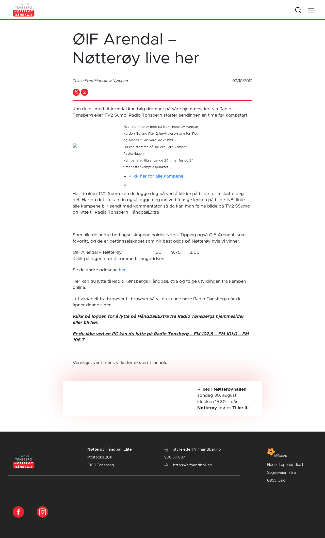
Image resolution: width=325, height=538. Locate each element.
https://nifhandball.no (192, 465)
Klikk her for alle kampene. (156, 176)
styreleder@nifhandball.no (196, 449)
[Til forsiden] (24, 9)
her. (123, 270)
